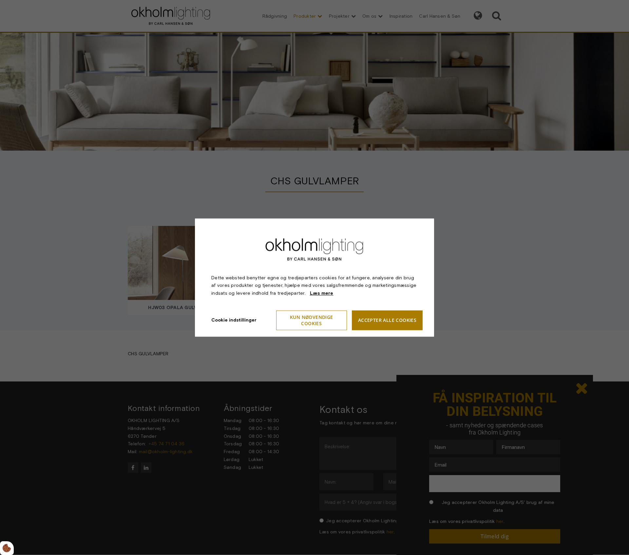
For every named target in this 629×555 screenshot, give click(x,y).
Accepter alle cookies (387, 320)
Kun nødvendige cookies (311, 320)
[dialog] (314, 277)
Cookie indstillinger (234, 320)
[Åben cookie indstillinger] (7, 548)
